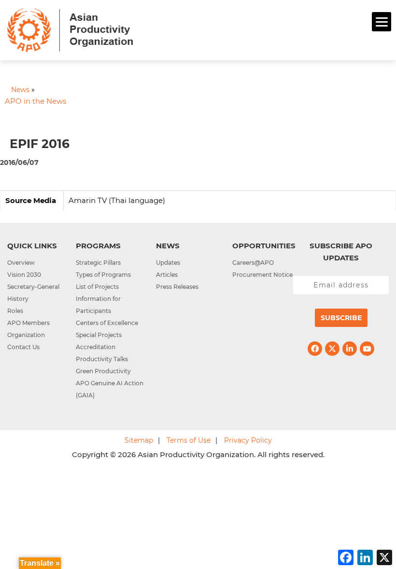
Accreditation (95, 347)
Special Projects (99, 335)
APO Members (28, 322)
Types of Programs (103, 274)
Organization (26, 335)
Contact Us (23, 347)
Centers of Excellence (107, 322)
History (17, 298)
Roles (15, 310)
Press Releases (177, 286)
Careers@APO (253, 262)
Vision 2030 (24, 274)
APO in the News (35, 101)
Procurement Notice (262, 274)
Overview (21, 262)
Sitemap (139, 440)
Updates (168, 262)
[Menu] (381, 21)
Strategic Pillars (98, 262)
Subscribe (341, 317)
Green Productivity (103, 371)
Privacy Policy (248, 440)
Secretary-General (33, 286)
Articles (167, 274)
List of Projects (97, 286)
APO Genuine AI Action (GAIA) (109, 389)
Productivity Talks (102, 359)
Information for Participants (98, 304)
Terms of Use (189, 440)
